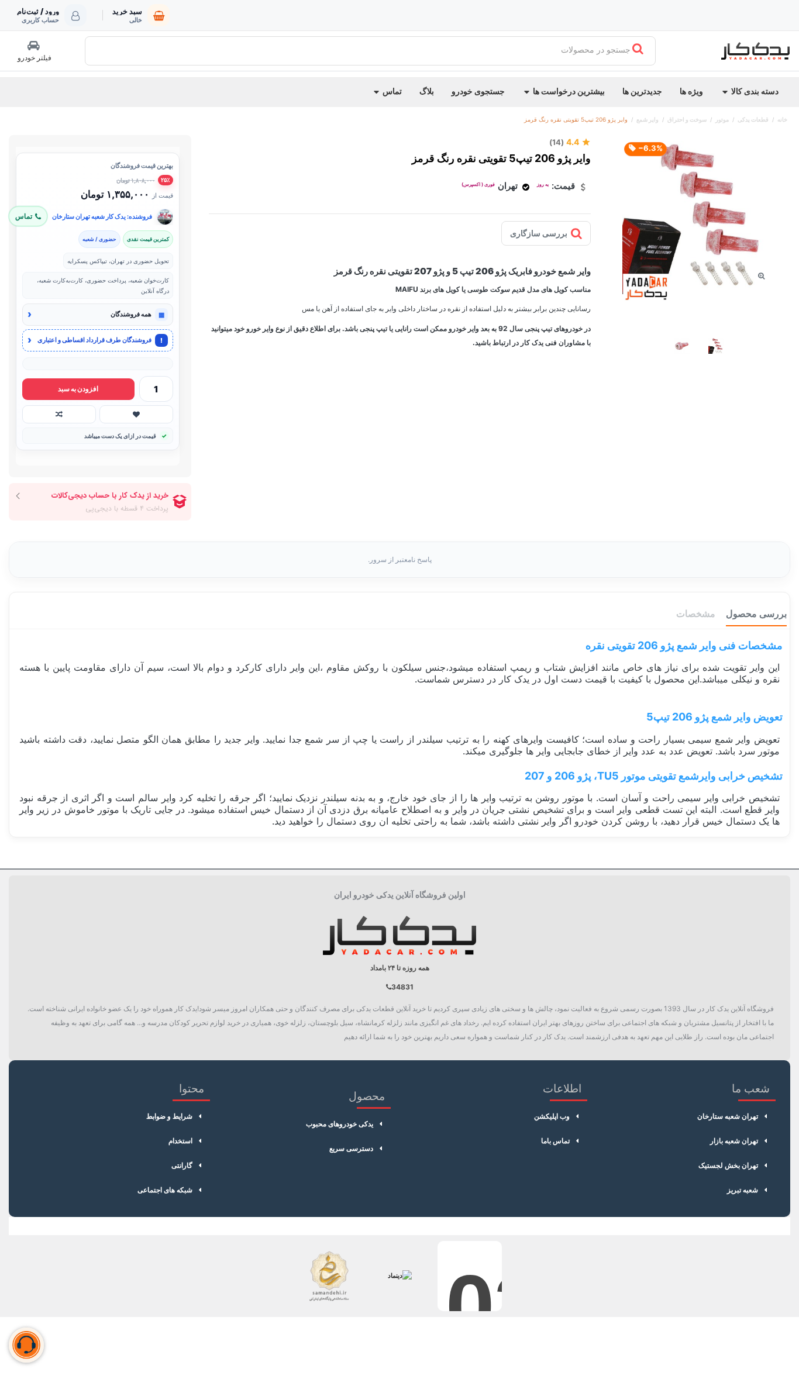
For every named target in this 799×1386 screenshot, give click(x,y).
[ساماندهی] (329, 1276)
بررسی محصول (756, 613)
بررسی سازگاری (538, 233)
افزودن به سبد (78, 389)
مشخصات (695, 613)
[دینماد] (399, 1276)
